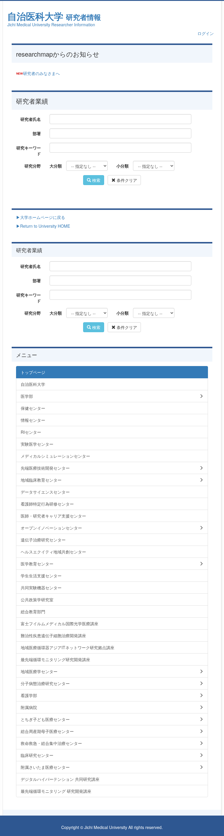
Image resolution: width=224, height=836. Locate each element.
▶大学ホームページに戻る (40, 217)
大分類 (56, 166)
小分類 (122, 166)
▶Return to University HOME (43, 226)
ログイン (205, 33)
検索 (95, 180)
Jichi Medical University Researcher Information (51, 24)
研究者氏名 (30, 119)
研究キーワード (28, 150)
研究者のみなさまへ (41, 73)
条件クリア (126, 180)
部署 (37, 133)
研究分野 (32, 166)
